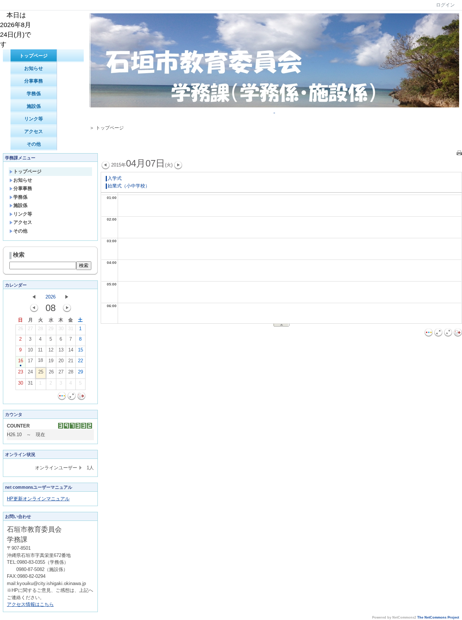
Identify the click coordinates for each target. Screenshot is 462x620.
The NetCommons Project (438, 617)
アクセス (33, 131)
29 (50, 328)
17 (30, 360)
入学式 (115, 178)
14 (70, 350)
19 (50, 360)
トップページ (33, 55)
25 (40, 372)
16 (20, 360)
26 (20, 328)
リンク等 (33, 118)
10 (30, 350)
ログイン (445, 5)
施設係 (34, 106)
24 (30, 372)
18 (40, 360)
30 (61, 328)
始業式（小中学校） (129, 186)
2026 (50, 297)
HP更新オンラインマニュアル (38, 498)
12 (50, 350)
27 (30, 328)
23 (20, 372)
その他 (34, 144)
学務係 (34, 93)
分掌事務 (33, 81)
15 (80, 350)
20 (61, 360)
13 (61, 350)
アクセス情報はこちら (30, 604)
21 (70, 360)
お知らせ (33, 68)
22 (80, 360)
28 (40, 328)
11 (40, 350)
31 (70, 328)
